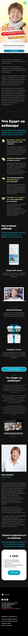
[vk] (2, 600)
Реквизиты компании (6, 625)
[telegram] (7, 600)
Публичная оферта (6, 623)
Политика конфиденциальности (9, 619)
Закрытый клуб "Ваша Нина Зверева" (10, 608)
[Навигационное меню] (25, 2)
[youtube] (5, 600)
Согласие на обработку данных (9, 621)
